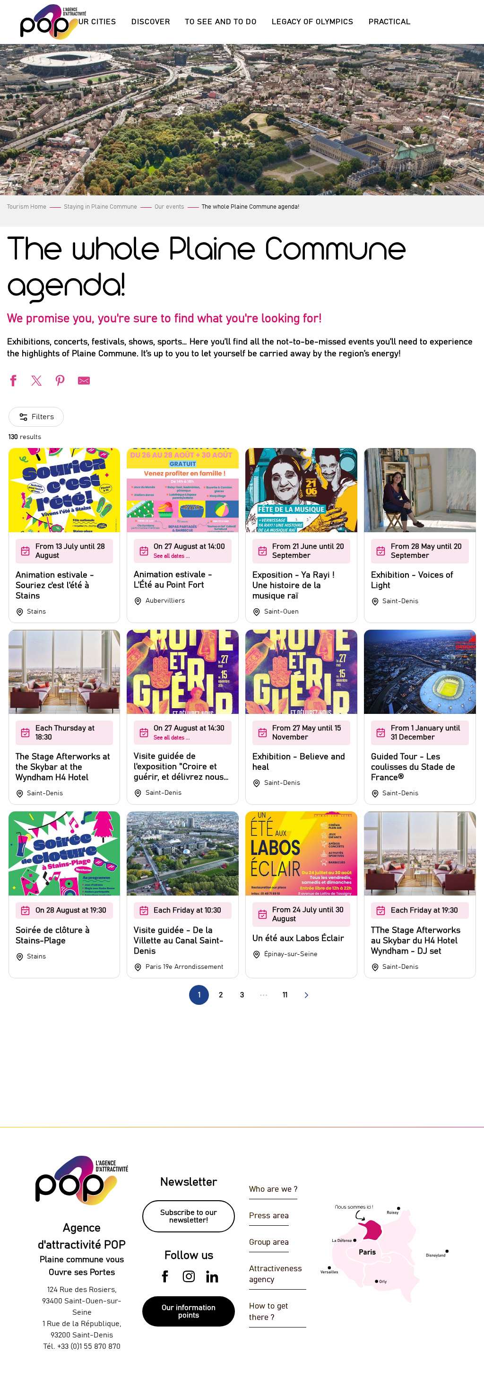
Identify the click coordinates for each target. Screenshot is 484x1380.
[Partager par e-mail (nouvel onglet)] (82, 382)
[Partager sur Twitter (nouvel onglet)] (35, 382)
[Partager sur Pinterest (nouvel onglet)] (59, 382)
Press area (269, 1216)
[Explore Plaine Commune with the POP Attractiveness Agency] (41, 22)
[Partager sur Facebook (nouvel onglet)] (12, 382)
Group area (269, 1243)
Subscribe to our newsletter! (188, 1216)
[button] (151, 22)
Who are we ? (273, 1190)
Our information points (189, 1311)
